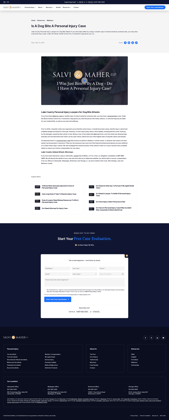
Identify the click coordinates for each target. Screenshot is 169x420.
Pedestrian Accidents (14, 365)
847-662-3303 (83, 312)
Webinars (50, 20)
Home (33, 20)
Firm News (134, 359)
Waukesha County (42, 402)
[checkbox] (45, 289)
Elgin (118, 399)
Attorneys (49, 7)
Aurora (115, 399)
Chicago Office (133, 386)
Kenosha (91, 399)
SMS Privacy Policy (90, 291)
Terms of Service (83, 294)
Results (58, 7)
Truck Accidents (12, 357)
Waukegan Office (53, 386)
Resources (66, 7)
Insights (133, 357)
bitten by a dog (58, 116)
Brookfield (86, 399)
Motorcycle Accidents (14, 362)
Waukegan (103, 399)
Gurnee (49, 400)
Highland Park (63, 400)
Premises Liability (50, 362)
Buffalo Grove (86, 400)
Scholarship (135, 365)
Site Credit (162, 415)
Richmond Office (93, 386)
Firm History (94, 357)
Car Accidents (11, 354)
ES (8, 2)
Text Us (96, 312)
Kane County (15, 402)
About (40, 7)
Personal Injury (29, 7)
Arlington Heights (35, 400)
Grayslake (99, 400)
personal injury (113, 116)
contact (75, 156)
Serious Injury (49, 359)
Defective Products (51, 368)
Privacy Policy (73, 294)
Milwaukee (74, 399)
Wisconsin (62, 399)
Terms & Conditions (145, 415)
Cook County (135, 400)
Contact (76, 7)
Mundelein (79, 400)
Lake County (152, 400)
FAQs (132, 354)
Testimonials (94, 359)
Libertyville (44, 400)
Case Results (94, 365)
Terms (99, 291)
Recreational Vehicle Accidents (17, 359)
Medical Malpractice (51, 365)
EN (4, 2)
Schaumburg (133, 399)
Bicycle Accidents (13, 368)
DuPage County (144, 400)
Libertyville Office (12, 386)
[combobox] (84, 274)
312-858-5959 (133, 389)
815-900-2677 (92, 389)
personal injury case (63, 140)
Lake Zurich (105, 400)
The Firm (93, 354)
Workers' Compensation (52, 354)
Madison (80, 399)
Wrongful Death (50, 357)
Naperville (127, 399)
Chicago (51, 399)
